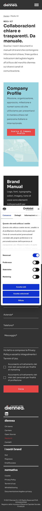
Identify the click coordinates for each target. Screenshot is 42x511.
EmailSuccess (10, 463)
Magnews (8, 459)
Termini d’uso (10, 484)
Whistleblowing (11, 487)
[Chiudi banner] (38, 209)
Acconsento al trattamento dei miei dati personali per (22, 367)
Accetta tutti (21, 287)
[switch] (36, 262)
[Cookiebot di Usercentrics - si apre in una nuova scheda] (24, 208)
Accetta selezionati (21, 294)
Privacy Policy (10, 480)
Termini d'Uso (11, 358)
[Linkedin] (6, 414)
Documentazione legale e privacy (18, 491)
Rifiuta (21, 300)
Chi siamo (9, 426)
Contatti (8, 442)
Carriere (8, 430)
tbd (6, 455)
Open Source (10, 434)
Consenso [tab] (7, 215)
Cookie (7, 476)
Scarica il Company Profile (21, 132)
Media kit (8, 438)
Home (6, 16)
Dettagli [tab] (18, 215)
